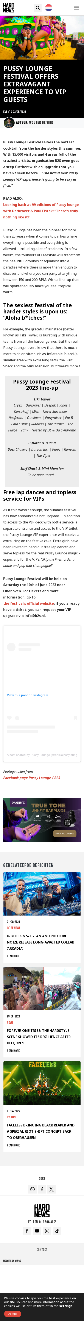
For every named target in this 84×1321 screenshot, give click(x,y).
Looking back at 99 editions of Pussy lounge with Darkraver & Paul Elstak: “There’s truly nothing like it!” (41, 210)
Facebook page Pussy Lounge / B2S (31, 777)
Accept (12, 1314)
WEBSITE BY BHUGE (12, 1261)
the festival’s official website (28, 603)
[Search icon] (38, 8)
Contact (42, 1250)
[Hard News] (8, 7)
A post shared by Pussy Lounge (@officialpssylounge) (43, 754)
